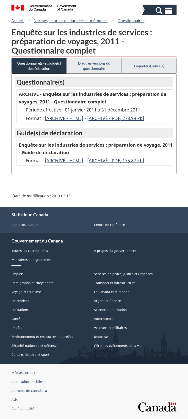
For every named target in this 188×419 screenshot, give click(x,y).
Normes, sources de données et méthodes (71, 20)
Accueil (17, 20)
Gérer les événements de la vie (117, 345)
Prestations (20, 310)
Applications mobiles (27, 381)
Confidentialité (22, 408)
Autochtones (103, 318)
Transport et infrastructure (114, 283)
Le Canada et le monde (111, 292)
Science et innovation (110, 310)
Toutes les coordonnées (29, 250)
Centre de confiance (109, 224)
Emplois (17, 274)
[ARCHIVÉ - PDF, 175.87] (115, 160)
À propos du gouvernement (115, 250)
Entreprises (20, 301)
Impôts (16, 327)
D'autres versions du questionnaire (94, 66)
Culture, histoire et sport (30, 354)
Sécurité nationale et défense (34, 345)
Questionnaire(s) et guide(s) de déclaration (39, 66)
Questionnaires (131, 20)
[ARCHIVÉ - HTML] (64, 118)
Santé (15, 318)
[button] (160, 10)
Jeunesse (101, 336)
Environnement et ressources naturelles (42, 336)
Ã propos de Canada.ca (29, 390)
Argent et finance (107, 301)
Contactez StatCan (25, 224)
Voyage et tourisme (26, 292)
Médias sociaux (23, 373)
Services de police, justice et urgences (123, 274)
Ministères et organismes (31, 259)
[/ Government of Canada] (43, 8)
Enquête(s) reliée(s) (149, 66)
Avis (14, 399)
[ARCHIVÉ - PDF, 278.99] (115, 118)
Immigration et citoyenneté (32, 283)
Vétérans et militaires (110, 327)
